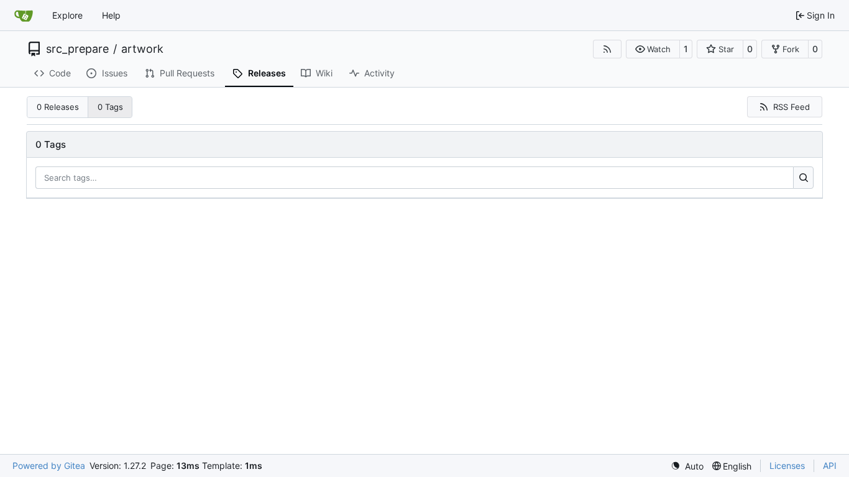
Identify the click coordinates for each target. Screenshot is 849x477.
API (830, 465)
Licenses (787, 465)
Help (111, 15)
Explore (67, 15)
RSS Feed (791, 107)
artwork (142, 49)
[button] (653, 49)
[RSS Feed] (607, 49)
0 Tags (110, 107)
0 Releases (58, 107)
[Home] (23, 15)
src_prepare (77, 49)
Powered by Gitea (48, 465)
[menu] (687, 466)
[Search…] (803, 177)
